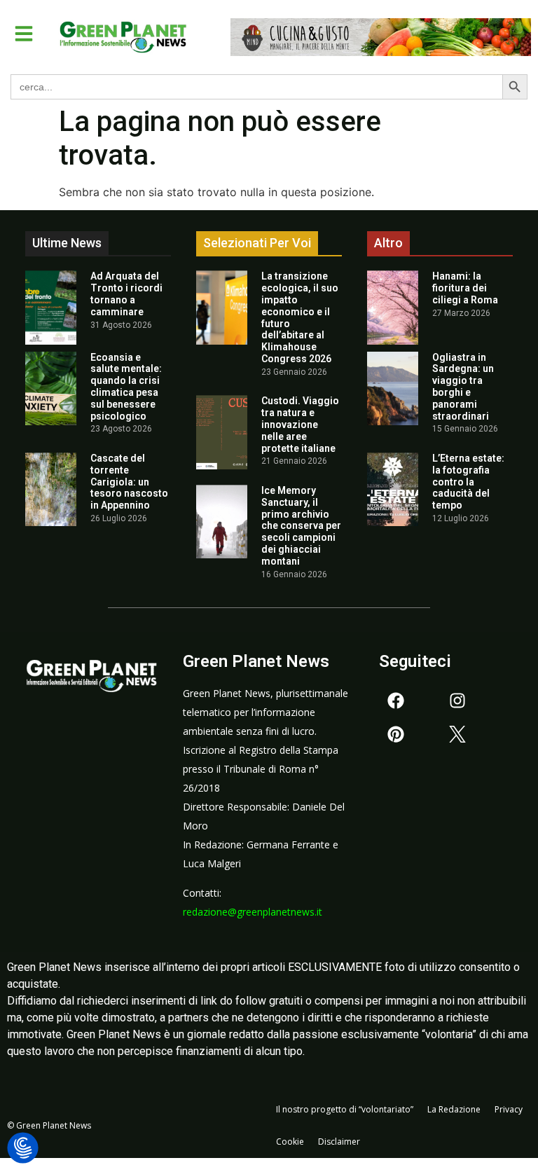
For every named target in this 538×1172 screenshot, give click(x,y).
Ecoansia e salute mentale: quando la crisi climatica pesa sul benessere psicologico (126, 387)
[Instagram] (457, 700)
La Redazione (454, 1109)
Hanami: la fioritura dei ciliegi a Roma (465, 287)
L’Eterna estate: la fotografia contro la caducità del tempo (468, 482)
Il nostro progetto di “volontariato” (344, 1109)
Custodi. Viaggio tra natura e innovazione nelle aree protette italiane (300, 424)
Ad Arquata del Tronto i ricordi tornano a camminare (126, 293)
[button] (24, 33)
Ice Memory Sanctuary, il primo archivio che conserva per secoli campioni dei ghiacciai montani (301, 526)
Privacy (509, 1109)
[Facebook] (396, 700)
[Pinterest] (396, 734)
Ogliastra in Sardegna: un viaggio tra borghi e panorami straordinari (463, 387)
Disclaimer (339, 1141)
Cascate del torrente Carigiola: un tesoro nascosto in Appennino (129, 482)
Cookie (290, 1141)
